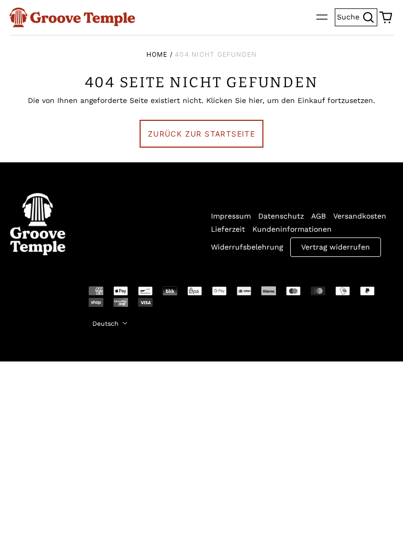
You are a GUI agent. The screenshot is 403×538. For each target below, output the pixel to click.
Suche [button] (357, 16)
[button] (385, 17)
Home (157, 54)
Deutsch (106, 323)
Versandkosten (359, 216)
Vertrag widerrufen (335, 247)
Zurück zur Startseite (201, 133)
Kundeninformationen (292, 229)
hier (255, 100)
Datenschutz (281, 216)
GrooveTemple (31, 298)
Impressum (231, 216)
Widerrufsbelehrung (247, 247)
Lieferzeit (228, 229)
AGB (318, 216)
